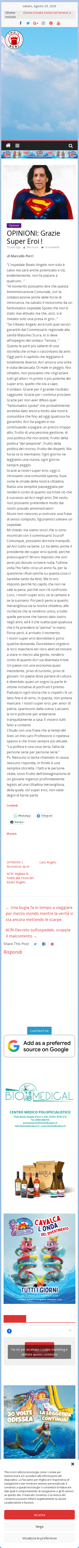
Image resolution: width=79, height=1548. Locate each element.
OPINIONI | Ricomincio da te (18, 864)
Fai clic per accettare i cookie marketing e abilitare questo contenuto (39, 1351)
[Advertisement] (39, 98)
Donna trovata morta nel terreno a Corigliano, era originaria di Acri (47, 13)
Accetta (39, 1515)
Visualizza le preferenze (39, 1538)
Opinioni (14, 225)
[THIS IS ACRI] (8, 145)
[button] (73, 1464)
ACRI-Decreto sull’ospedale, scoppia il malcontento (38, 932)
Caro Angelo (47, 862)
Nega (39, 1526)
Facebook (15, 1318)
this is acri (33, 247)
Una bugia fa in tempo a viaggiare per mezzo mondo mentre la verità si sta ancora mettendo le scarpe (39, 913)
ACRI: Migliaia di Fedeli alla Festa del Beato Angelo (20, 878)
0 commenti (52, 247)
